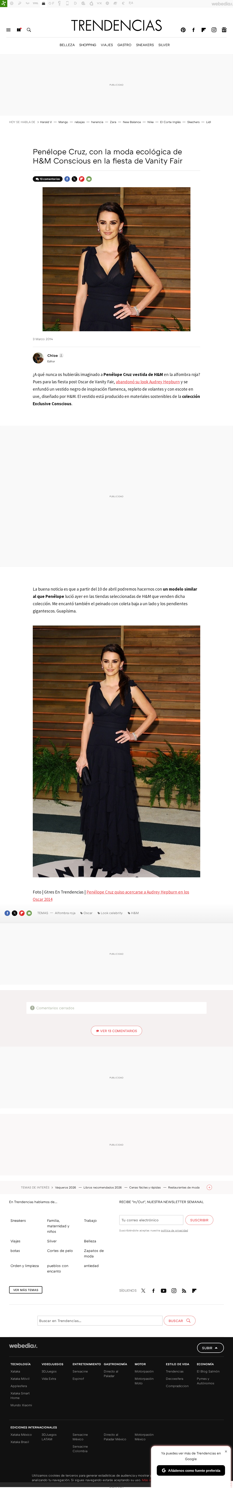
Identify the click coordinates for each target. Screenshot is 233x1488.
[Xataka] (3, 3)
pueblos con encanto (57, 1268)
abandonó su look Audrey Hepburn (148, 381)
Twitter (74, 179)
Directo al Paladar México (115, 1437)
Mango (63, 122)
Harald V (46, 122)
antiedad (91, 1265)
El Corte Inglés (170, 122)
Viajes (15, 1241)
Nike (150, 122)
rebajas (80, 122)
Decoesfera (174, 1378)
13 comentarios (50, 179)
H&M (135, 913)
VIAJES (107, 45)
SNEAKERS (145, 45)
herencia (97, 122)
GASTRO (124, 45)
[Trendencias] (116, 25)
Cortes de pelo (60, 1250)
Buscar (29, 29)
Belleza (90, 1241)
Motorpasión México (144, 1437)
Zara (113, 122)
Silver (52, 1241)
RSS (184, 1289)
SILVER (164, 45)
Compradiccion (177, 1386)
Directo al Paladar (111, 1373)
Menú (8, 29)
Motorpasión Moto (144, 1381)
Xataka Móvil (20, 1378)
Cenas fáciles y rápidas (145, 1187)
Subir (207, 1348)
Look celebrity (112, 913)
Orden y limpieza (24, 1265)
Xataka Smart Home (20, 1395)
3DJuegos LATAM (49, 1437)
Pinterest (183, 29)
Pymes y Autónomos (205, 1381)
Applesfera (18, 1386)
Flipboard (203, 29)
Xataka (15, 1371)
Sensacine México (80, 1437)
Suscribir (199, 1220)
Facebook (193, 29)
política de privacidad (174, 1230)
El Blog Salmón (208, 1371)
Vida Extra (49, 1378)
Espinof (78, 1378)
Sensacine (80, 1371)
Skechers (193, 122)
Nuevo (18, 29)
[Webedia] (23, 1345)
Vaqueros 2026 (66, 1187)
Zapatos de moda (94, 1253)
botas (15, 1250)
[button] (55, 355)
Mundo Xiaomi (21, 1405)
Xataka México (21, 1434)
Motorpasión (144, 1371)
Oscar (88, 913)
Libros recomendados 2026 (103, 1187)
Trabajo (90, 1220)
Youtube (163, 1289)
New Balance (132, 122)
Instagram (214, 29)
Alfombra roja (65, 913)
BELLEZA (67, 45)
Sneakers (18, 1220)
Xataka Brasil (19, 1442)
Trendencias (175, 1371)
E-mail (89, 179)
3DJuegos (49, 1371)
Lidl (208, 122)
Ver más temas (25, 1290)
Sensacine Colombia (80, 1448)
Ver (118, 1031)
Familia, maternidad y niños (58, 1226)
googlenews (224, 29)
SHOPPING (87, 45)
